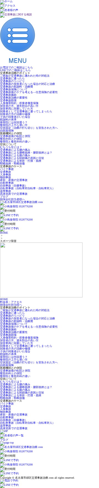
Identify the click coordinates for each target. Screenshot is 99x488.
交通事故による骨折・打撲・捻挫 (20, 160)
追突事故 (5, 191)
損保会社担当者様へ (12, 199)
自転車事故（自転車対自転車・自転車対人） (27, 188)
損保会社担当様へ (11, 304)
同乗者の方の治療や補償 (15, 114)
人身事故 (5, 174)
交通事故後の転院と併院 (15, 136)
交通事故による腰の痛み (15, 149)
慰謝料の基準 (8, 119)
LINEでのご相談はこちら (15, 70)
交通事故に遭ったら (12, 78)
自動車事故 (7, 182)
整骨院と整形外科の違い (15, 141)
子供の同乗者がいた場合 (15, 116)
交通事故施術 (8, 94)
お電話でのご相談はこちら (16, 67)
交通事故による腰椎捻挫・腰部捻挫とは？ (26, 152)
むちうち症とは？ (11, 147)
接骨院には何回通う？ (14, 122)
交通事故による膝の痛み (15, 155)
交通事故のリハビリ (12, 81)
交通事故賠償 (8, 100)
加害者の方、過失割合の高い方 (19, 105)
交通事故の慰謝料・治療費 (16, 86)
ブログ (4, 196)
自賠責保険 (7, 130)
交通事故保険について (14, 89)
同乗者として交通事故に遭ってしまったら (26, 111)
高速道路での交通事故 (14, 193)
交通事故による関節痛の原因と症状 (22, 158)
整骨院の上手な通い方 (14, 125)
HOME (4, 232)
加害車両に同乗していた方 (16, 108)
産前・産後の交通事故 (14, 180)
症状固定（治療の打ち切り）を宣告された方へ (29, 127)
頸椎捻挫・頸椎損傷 (12, 163)
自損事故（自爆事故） (14, 185)
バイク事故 (7, 169)
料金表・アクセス (11, 301)
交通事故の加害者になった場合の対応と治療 (27, 83)
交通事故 (5, 171)
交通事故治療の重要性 (14, 97)
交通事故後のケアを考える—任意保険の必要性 (29, 92)
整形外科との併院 (11, 138)
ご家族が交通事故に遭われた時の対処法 (25, 75)
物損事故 (5, 177)
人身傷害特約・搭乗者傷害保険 (19, 103)
